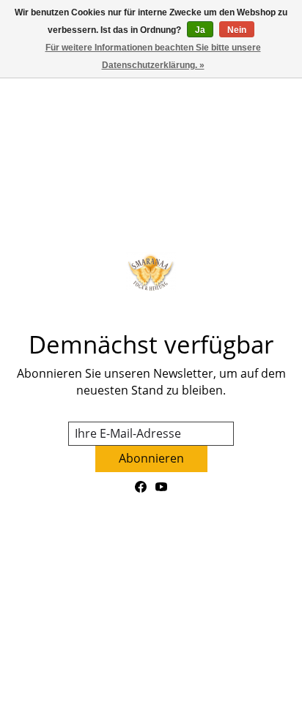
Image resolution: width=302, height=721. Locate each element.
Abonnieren (151, 458)
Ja (200, 30)
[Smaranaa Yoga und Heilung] (151, 272)
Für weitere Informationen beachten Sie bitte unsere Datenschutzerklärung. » (153, 56)
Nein (236, 30)
